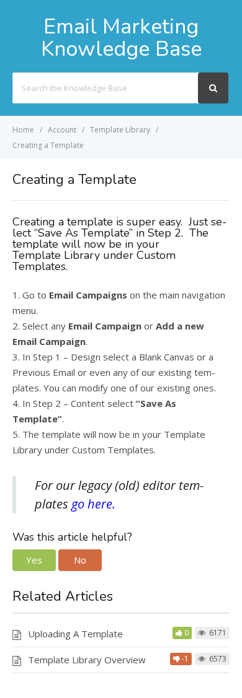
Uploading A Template (75, 633)
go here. (93, 503)
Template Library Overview (87, 659)
